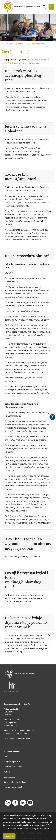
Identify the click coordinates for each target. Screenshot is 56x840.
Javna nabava (9, 777)
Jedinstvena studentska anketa (17, 738)
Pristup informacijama (13, 767)
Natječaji (7, 772)
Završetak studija (40, 43)
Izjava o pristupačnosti (13, 787)
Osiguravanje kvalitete (13, 761)
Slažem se (9, 836)
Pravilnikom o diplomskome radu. (23, 63)
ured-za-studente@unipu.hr (23, 730)
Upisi (6, 756)
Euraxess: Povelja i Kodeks (15, 782)
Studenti (19, 43)
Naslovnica (7, 43)
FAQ (27, 43)
